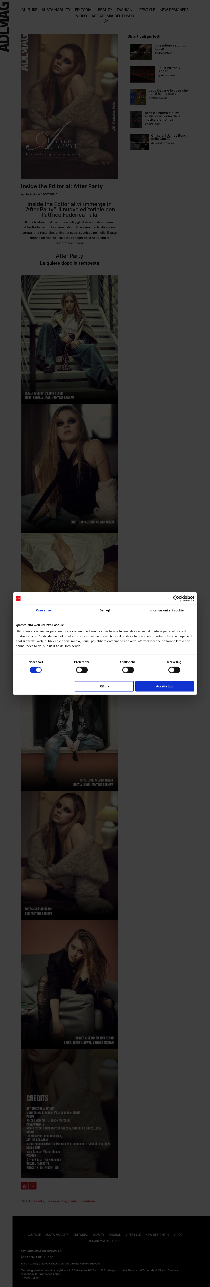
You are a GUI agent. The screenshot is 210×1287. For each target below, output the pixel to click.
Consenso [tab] (43, 610)
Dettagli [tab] (105, 610)
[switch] (82, 670)
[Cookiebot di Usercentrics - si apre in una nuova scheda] (176, 598)
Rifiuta (104, 686)
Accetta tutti (164, 686)
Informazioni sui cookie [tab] (166, 610)
